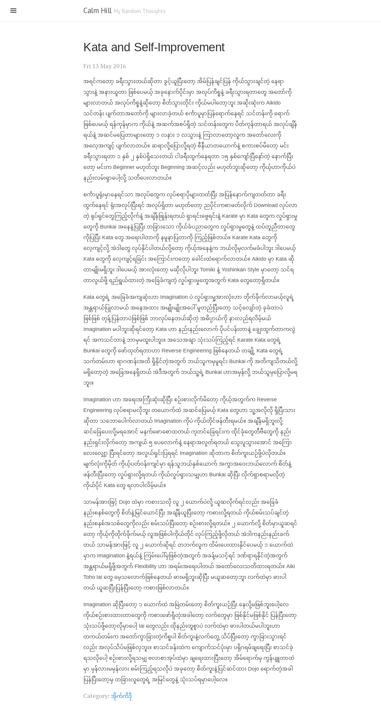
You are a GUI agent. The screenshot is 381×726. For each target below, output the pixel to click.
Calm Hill (97, 10)
